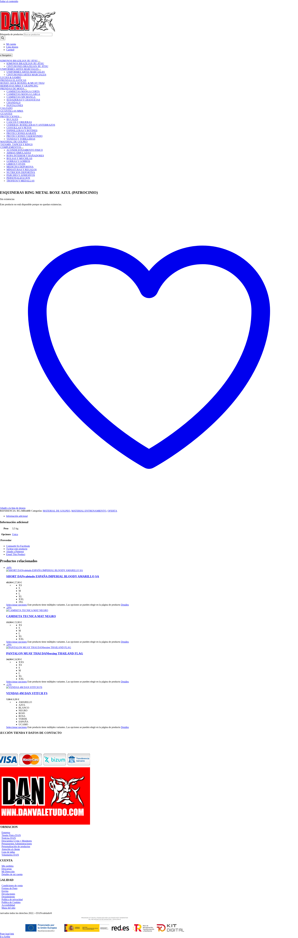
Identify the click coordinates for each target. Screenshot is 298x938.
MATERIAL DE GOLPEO (56, 510)
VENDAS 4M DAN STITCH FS (26, 693)
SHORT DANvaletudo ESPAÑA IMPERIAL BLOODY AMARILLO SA (52, 576)
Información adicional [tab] (17, 516)
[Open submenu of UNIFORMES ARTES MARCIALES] (39, 69)
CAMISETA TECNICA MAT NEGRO (31, 616)
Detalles (125, 604)
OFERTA (112, 510)
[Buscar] (2, 38)
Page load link (7, 933)
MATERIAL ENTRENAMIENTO (88, 510)
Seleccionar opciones (16, 604)
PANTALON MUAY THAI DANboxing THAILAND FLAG (44, 653)
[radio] (158, 585)
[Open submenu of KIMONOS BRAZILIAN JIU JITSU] (39, 61)
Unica (15, 534)
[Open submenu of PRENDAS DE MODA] (25, 89)
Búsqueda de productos (12, 34)
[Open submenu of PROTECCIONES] (20, 117)
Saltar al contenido (9, 1)
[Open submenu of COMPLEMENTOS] (22, 148)
